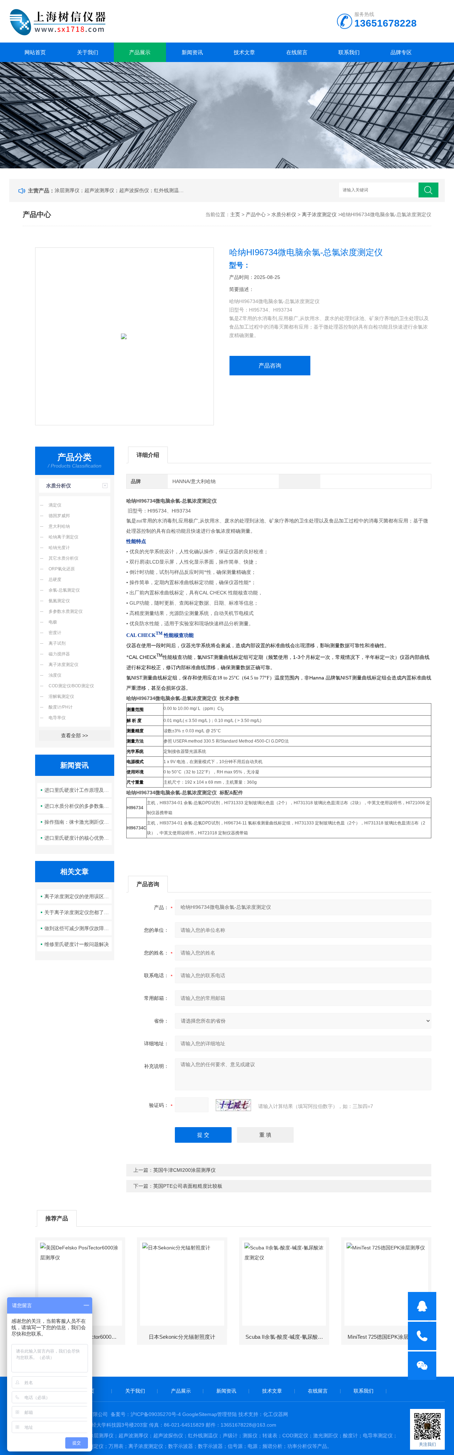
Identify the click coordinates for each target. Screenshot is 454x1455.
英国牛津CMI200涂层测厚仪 (184, 1170)
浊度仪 (55, 675)
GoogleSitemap (199, 1414)
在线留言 (297, 52)
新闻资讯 (192, 52)
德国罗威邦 (59, 515)
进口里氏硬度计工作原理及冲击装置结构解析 (78, 790)
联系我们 (349, 52)
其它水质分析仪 (63, 558)
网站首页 (35, 52)
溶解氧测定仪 (61, 696)
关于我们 (87, 52)
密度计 (55, 632)
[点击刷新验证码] (233, 1105)
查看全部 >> (74, 735)
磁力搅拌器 (59, 653)
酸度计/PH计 (61, 707)
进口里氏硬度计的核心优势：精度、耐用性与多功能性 (78, 838)
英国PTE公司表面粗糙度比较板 (187, 1186)
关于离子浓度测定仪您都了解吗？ (78, 912)
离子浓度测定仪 (319, 214)
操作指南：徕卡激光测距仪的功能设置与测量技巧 (78, 822)
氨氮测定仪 (59, 600)
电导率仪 (57, 717)
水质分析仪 (283, 214)
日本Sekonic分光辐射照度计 (182, 1337)
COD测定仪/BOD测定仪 (71, 685)
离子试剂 (57, 643)
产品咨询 (270, 366)
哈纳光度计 (59, 547)
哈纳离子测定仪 (63, 537)
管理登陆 (227, 1414)
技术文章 (244, 52)
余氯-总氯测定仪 (64, 590)
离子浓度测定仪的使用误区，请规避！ (78, 896)
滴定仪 (55, 505)
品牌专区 (401, 52)
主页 (235, 214)
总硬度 (55, 579)
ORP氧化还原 (62, 568)
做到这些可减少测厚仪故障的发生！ (78, 928)
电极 (53, 622)
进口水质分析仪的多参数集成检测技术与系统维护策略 (78, 806)
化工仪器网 (275, 1414)
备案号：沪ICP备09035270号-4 (146, 1414)
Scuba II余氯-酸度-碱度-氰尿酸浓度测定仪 (286, 1337)
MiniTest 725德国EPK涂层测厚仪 (386, 1337)
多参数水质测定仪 (66, 611)
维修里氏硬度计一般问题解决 (76, 944)
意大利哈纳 (59, 526)
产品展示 (139, 52)
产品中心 (256, 214)
